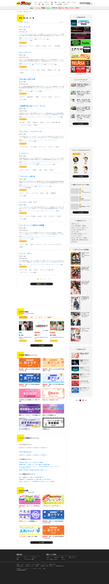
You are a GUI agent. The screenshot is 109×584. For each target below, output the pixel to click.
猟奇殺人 (34, 170)
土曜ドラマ (32, 477)
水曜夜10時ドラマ (22, 479)
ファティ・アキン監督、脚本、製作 (53, 122)
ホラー (50, 46)
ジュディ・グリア (38, 161)
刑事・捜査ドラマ (48, 479)
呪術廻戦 (85, 237)
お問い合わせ (28, 564)
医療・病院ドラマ (40, 479)
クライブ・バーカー (24, 70)
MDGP (21, 247)
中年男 (28, 122)
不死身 (51, 170)
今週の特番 (49, 317)
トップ (35, 4)
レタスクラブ (39, 568)
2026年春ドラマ (37, 447)
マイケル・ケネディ (42, 39)
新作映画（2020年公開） (35, 470)
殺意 (30, 269)
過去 (59, 70)
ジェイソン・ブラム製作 (30, 216)
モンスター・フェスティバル (31, 131)
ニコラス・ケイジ (26, 264)
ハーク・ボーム (44, 116)
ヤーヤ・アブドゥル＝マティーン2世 (30, 63)
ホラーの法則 (33, 146)
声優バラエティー (27, 481)
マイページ (22, 564)
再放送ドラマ (73, 227)
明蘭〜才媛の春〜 (74, 241)
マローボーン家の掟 (27, 176)
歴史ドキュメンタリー (45, 481)
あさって (40, 317)
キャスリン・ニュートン (34, 37)
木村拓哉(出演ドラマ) (31, 479)
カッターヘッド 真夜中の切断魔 (32, 225)
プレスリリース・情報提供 (35, 564)
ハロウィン (24, 153)
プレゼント (66, 4)
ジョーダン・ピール (27, 64)
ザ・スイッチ (25, 27)
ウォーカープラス (26, 568)
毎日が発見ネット (19, 568)
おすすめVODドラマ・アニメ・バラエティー (51, 466)
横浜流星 (83, 225)
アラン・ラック (43, 37)
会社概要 (18, 564)
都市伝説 (49, 70)
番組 (43, 4)
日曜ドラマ (21, 481)
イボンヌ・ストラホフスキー (28, 236)
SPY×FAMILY (73, 229)
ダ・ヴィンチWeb (33, 568)
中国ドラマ (79, 227)
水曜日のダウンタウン (75, 223)
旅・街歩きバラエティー (28, 462)
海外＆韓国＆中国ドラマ (81, 229)
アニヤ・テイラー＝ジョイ (36, 185)
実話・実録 (22, 122)
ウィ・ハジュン (31, 90)
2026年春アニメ (37, 455)
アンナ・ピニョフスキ (34, 237)
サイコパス (43, 96)
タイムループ (51, 216)
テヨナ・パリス (41, 63)
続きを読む (62, 35)
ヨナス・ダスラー (26, 116)
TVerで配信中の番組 (46, 464)
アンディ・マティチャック (47, 161)
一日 (45, 216)
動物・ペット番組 (26, 464)
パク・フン (37, 90)
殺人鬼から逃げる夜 (27, 79)
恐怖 (38, 70)
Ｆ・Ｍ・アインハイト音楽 (25, 125)
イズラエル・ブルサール (35, 210)
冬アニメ (80, 237)
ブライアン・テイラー (55, 264)
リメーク (32, 70)
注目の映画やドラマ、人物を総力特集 (26, 492)
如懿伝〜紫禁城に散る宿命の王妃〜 (82, 239)
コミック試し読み (58, 4)
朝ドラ (20, 477)
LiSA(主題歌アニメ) (36, 481)
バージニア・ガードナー (24, 163)
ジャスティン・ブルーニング (40, 236)
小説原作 (21, 72)
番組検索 (20, 11)
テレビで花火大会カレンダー (24, 467)
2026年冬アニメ (44, 455)
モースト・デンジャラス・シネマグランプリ (52, 244)
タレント (47, 4)
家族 (26, 244)
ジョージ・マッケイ (26, 185)
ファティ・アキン (56, 116)
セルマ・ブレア (33, 264)
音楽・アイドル (72, 557)
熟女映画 (52, 481)
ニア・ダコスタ (51, 64)
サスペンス (22, 96)
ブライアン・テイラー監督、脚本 (46, 269)
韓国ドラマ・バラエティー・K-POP (34, 466)
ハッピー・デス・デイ (28, 202)
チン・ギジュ (25, 90)
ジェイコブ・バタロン (43, 140)
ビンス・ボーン (26, 37)
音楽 (55, 2)
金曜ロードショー (44, 470)
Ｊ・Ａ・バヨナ (22, 187)
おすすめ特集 (23, 490)
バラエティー (46, 2)
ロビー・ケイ (25, 140)
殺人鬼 (44, 46)
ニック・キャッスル (33, 163)
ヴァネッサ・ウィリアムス (50, 63)
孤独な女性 (35, 122)
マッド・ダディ (26, 253)
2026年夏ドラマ (29, 447)
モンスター (50, 146)
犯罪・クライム (23, 46)
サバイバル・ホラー (24, 146)
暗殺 (40, 170)
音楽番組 (21, 464)
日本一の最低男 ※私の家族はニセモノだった (79, 233)
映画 (52, 2)
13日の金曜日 (57, 46)
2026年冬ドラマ (44, 447)
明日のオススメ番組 (74, 237)
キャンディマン (26, 52)
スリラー (31, 46)
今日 (23, 317)
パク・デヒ (36, 91)
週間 (85, 154)
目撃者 (37, 96)
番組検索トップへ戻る (42, 284)
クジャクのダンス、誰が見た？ (76, 235)
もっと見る (41, 345)
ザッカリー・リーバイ (52, 140)
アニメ (25, 557)
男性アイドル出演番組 (38, 462)
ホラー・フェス (42, 146)
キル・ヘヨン (49, 90)
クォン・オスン (26, 91)
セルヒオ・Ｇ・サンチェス (28, 186)
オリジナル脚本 (23, 99)
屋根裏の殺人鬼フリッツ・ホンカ (32, 106)
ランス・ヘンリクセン (41, 264)
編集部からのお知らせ (52, 564)
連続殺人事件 (30, 96)
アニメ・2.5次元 (61, 2)
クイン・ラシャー (26, 239)
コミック (74, 2)
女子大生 (59, 216)
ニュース (35, 2)
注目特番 (21, 462)
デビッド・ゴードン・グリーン (29, 164)
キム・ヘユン (43, 90)
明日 (32, 317)
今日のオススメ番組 (74, 231)
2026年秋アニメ (22, 455)
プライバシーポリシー (44, 564)
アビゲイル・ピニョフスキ (24, 237)
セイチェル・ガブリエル (33, 140)
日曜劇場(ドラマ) (26, 477)
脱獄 (47, 193)
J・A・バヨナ (34, 193)
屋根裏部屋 (53, 193)
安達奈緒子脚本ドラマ (40, 477)
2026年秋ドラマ (22, 447)
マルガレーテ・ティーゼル (35, 116)
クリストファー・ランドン (28, 39)
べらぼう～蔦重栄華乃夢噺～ (76, 225)
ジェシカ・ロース (26, 210)
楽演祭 (44, 568)
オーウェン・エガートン (28, 141)
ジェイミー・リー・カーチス (28, 161)
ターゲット (56, 96)
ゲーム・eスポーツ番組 (36, 464)
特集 (39, 4)
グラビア (68, 2)
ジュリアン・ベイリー (51, 236)
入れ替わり (38, 46)
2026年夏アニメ (29, 455)
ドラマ (40, 2)
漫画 (52, 4)
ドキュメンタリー (22, 466)
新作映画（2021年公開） (24, 470)
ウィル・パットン (57, 161)
